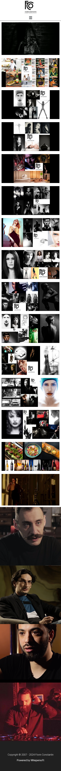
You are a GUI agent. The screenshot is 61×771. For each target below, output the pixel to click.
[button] (30, 18)
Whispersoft (37, 760)
